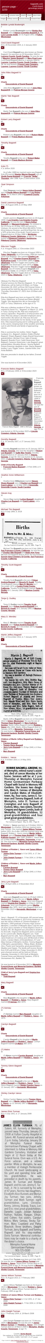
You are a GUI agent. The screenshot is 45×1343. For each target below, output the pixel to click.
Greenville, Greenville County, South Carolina (20, 486)
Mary (9, 751)
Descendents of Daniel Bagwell (19, 84)
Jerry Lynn (11, 747)
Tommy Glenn (13, 745)
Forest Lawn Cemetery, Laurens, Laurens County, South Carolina (19, 65)
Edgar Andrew (24, 606)
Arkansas (5, 905)
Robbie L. (19, 901)
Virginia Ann (17, 903)
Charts (29, 15)
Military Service (12, 19)
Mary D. (26, 584)
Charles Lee (29, 483)
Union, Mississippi (16, 721)
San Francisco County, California (15, 551)
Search (23, 15)
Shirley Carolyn (30, 1085)
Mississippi (6, 827)
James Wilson (32, 829)
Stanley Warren (25, 174)
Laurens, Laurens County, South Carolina (19, 62)
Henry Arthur (32, 190)
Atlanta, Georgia (37, 402)
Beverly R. (26, 582)
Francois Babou (14, 467)
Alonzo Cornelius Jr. (26, 33)
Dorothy (37, 410)
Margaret (20, 224)
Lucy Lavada (9, 35)
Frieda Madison (22, 137)
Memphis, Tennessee (24, 729)
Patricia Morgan (24, 90)
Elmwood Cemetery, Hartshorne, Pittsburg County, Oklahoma (19, 239)
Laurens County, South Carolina (15, 56)
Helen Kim (32, 553)
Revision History (24, 19)
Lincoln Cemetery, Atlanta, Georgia (19, 432)
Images (3, 19)
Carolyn (10, 743)
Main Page (4, 15)
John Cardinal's (15, 1340)
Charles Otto (12, 553)
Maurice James (13, 58)
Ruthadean (8, 261)
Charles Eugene (25, 259)
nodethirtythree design (22, 1341)
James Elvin (12, 854)
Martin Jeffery (10, 1016)
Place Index (37, 15)
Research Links (35, 19)
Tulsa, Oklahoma (8, 254)
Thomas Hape (11, 723)
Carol (7, 485)
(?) (12, 1002)
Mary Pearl (35, 58)
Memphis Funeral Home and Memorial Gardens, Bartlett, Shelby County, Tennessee (20, 733)
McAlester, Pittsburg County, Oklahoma (19, 235)
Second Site (23, 1340)
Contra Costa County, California (21, 628)
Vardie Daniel (10, 176)
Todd (9, 976)
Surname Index (14, 15)
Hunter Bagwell (26, 1334)
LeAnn (26, 499)
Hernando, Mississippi (26, 909)
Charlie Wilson (16, 192)
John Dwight (12, 858)
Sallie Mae (23, 453)
